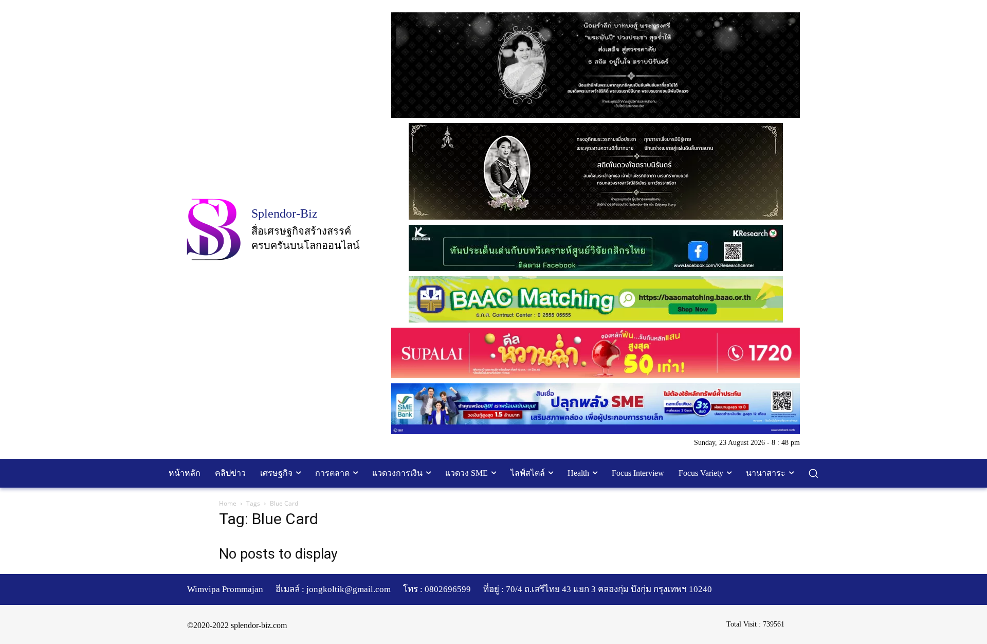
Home (227, 503)
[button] (813, 473)
